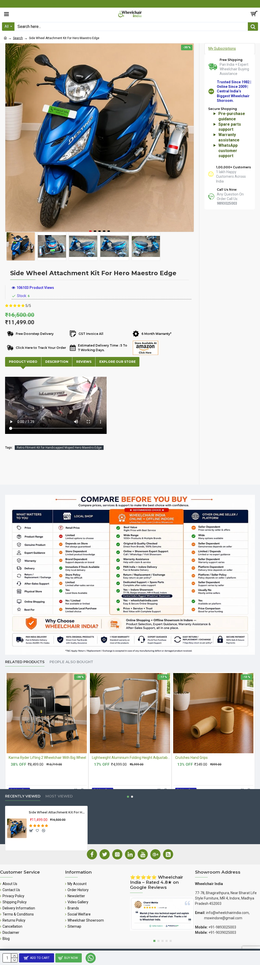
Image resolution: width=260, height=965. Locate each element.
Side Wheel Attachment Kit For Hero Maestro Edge (57, 812)
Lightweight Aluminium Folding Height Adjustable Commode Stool (131, 758)
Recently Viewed (22, 796)
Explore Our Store (117, 362)
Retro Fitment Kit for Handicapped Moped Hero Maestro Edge (59, 447)
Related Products (24, 662)
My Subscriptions (222, 48)
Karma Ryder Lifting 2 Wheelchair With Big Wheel (47, 758)
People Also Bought (71, 662)
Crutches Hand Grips (191, 758)
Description (56, 362)
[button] (90, 231)
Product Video (23, 362)
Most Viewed (59, 796)
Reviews (83, 362)
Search (18, 38)
